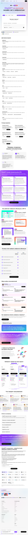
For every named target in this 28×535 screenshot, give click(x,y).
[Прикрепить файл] (13, 27)
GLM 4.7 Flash (10, 108)
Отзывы (2, 504)
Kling (15, 515)
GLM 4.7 (6, 108)
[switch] (13, 364)
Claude (15, 503)
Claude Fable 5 (4, 65)
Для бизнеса (3, 507)
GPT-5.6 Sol (4, 71)
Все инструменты (4, 502)
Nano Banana (3, 515)
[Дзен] (9, 493)
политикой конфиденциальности (16, 388)
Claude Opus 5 (4, 48)
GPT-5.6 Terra (8, 71)
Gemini (15, 504)
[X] (6, 495)
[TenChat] (7, 495)
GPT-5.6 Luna (12, 71)
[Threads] (6, 493)
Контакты (3, 509)
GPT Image (3, 516)
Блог (2, 505)
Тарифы (2, 503)
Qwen (15, 507)
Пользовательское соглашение (5, 510)
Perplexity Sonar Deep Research (17, 114)
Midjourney (3, 517)
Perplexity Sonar (5, 114)
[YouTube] (4, 493)
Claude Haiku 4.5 (5, 59)
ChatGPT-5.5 (16, 71)
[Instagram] (7, 493)
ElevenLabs (16, 525)
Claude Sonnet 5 (5, 54)
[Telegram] (2, 493)
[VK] (8, 493)
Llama (15, 509)
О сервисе (3, 506)
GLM (15, 511)
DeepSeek (16, 506)
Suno (15, 524)
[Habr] (2, 495)
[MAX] (3, 493)
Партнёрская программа (4, 508)
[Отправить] (23, 27)
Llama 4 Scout (4, 119)
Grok (15, 505)
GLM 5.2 (4, 108)
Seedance (16, 517)
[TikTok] (4, 495)
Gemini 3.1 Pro (14, 77)
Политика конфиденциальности (5, 511)
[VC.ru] (3, 495)
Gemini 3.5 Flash (4, 77)
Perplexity (16, 510)
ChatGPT (16, 502)
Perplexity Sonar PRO (10, 114)
